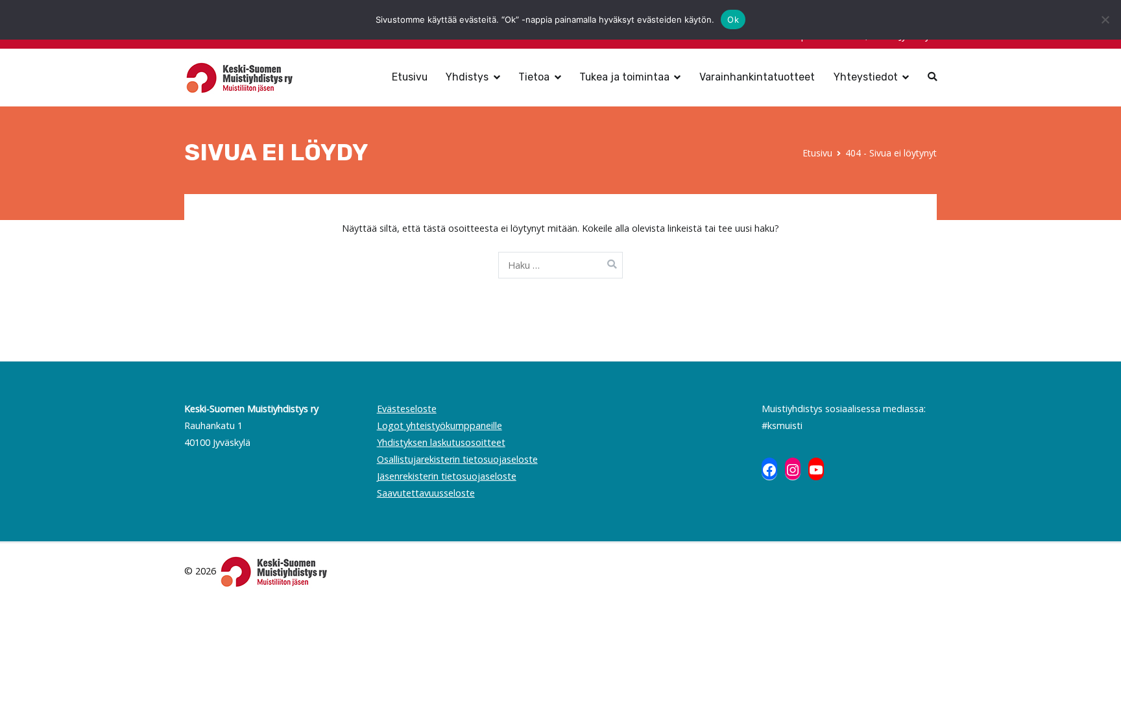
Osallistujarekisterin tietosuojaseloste (457, 459)
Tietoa (533, 77)
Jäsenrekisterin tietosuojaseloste (446, 476)
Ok (733, 19)
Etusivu (410, 77)
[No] (1104, 19)
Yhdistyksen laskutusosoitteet (441, 442)
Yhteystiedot (866, 77)
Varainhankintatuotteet (757, 77)
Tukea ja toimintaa (624, 77)
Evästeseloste (407, 408)
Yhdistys (467, 77)
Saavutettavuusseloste (426, 493)
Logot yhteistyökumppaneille (439, 425)
